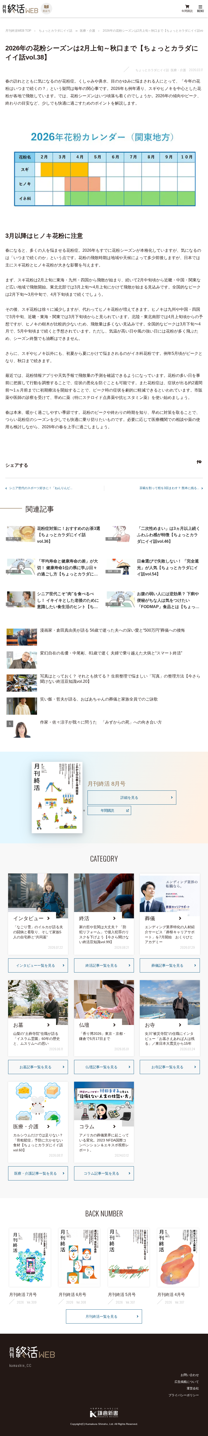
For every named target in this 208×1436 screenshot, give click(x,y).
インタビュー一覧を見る (35, 965)
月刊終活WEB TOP (18, 30)
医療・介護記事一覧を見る (35, 1173)
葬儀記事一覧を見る (167, 965)
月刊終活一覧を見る (101, 1316)
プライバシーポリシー (183, 1395)
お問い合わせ (190, 1375)
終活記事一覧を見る (101, 965)
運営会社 (193, 1388)
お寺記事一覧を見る (167, 1067)
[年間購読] (187, 9)
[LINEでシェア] (199, 462)
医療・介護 (87, 30)
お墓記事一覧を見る (35, 1067)
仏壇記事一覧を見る (101, 1067)
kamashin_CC (20, 1365)
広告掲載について (187, 1382)
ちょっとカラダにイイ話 (55, 30)
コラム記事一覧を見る (101, 1173)
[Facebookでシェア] (197, 462)
